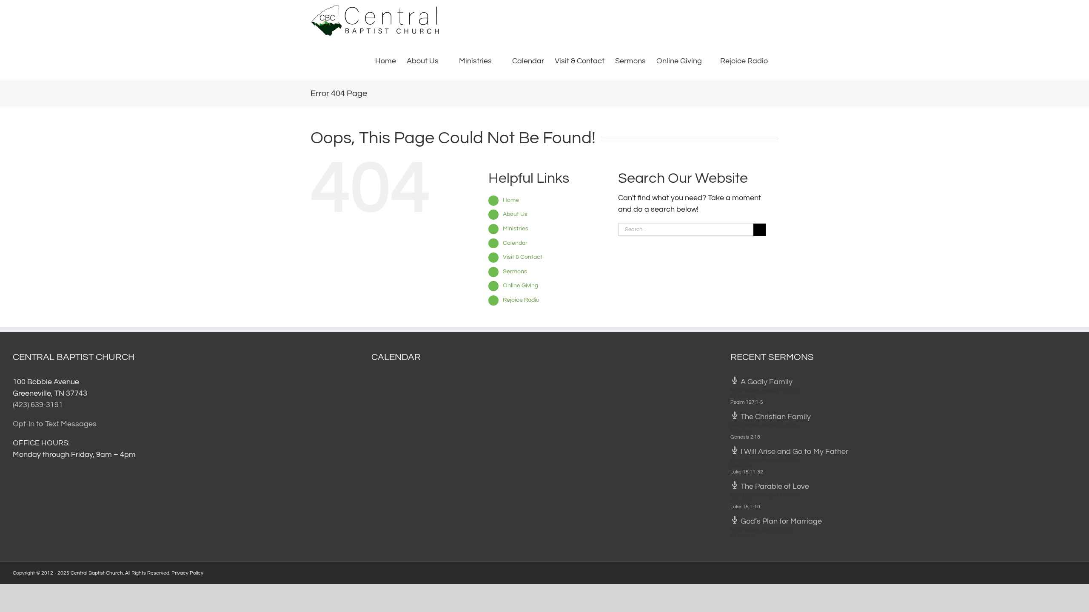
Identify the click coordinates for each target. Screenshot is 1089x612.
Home (511, 200)
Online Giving (520, 286)
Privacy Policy (187, 573)
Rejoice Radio (521, 300)
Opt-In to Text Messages (55, 424)
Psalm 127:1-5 (746, 402)
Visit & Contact (522, 257)
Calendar (515, 243)
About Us (515, 214)
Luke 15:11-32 (746, 472)
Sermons (515, 272)
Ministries (515, 229)
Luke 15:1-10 (745, 507)
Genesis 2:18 (745, 437)
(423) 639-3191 (38, 405)
